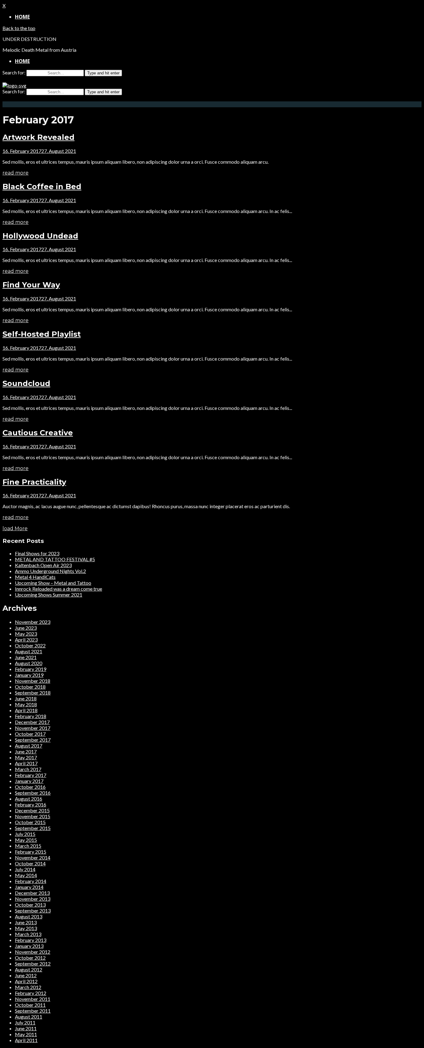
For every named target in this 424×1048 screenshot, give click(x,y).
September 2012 (33, 963)
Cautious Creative (37, 432)
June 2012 (26, 975)
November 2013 (32, 899)
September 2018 (33, 692)
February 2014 (30, 881)
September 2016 (33, 793)
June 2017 (26, 751)
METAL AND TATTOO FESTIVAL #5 (55, 559)
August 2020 (28, 663)
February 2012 (30, 993)
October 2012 (30, 958)
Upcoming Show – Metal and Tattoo (53, 583)
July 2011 (25, 1022)
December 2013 (32, 893)
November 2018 (32, 681)
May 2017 (26, 757)
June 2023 (26, 628)
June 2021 (26, 657)
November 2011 (32, 999)
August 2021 (28, 651)
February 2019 (30, 669)
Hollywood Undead (40, 235)
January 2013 (29, 946)
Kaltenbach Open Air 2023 (43, 565)
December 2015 (32, 810)
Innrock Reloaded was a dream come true (58, 589)
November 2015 (32, 816)
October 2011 (30, 1005)
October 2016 (30, 787)
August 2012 (28, 969)
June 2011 (26, 1028)
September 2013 (33, 910)
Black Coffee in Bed (41, 186)
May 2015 (26, 840)
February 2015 (30, 852)
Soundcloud (26, 383)
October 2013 (30, 905)
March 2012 (28, 987)
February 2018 (30, 716)
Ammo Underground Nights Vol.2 (50, 571)
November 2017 (32, 728)
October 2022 (30, 645)
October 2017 (30, 734)
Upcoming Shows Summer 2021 (48, 594)
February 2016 (30, 804)
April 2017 (26, 763)
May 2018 (26, 704)
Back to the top (18, 28)
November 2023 (32, 622)
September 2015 (33, 828)
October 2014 (30, 863)
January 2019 (29, 675)
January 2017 (29, 781)
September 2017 (33, 740)
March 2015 (28, 846)
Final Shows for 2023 (37, 553)
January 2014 (29, 887)
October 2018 (30, 687)
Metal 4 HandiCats (35, 577)
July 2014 (25, 869)
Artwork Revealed (38, 137)
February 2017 (30, 775)
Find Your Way (31, 284)
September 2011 (33, 1011)
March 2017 (28, 769)
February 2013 (30, 940)
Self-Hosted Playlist (41, 334)
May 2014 (26, 875)
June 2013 (26, 922)
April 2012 (26, 981)
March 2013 (28, 934)
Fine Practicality (34, 481)
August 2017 (28, 745)
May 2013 (26, 928)
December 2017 (32, 722)
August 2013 (28, 916)
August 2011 (28, 1016)
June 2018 (26, 698)
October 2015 (30, 822)
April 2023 (26, 639)
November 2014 (32, 857)
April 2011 (26, 1040)
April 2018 (26, 710)
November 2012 (32, 952)
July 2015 (25, 834)
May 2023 (26, 634)
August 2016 (28, 799)
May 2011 (26, 1034)
